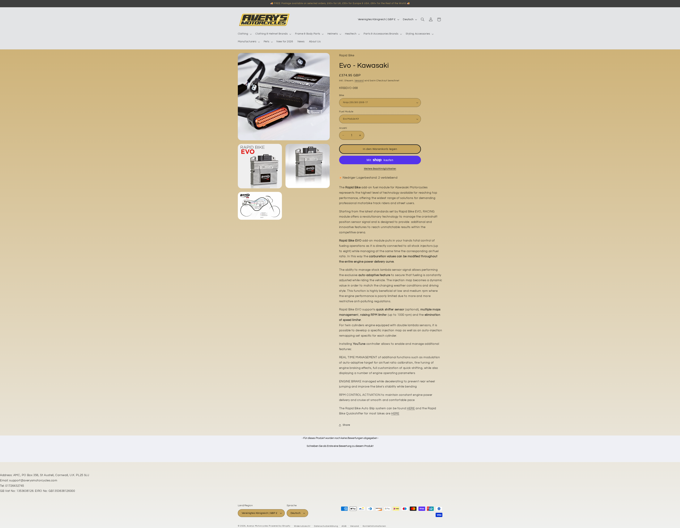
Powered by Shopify (279, 526)
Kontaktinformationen (374, 526)
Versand (359, 81)
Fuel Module (346, 112)
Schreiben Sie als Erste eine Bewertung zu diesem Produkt (340, 446)
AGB (344, 526)
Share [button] (346, 425)
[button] (244, 34)
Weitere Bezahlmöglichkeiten (380, 169)
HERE (411, 408)
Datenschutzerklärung (326, 526)
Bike (341, 95)
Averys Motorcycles (257, 526)
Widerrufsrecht (302, 526)
